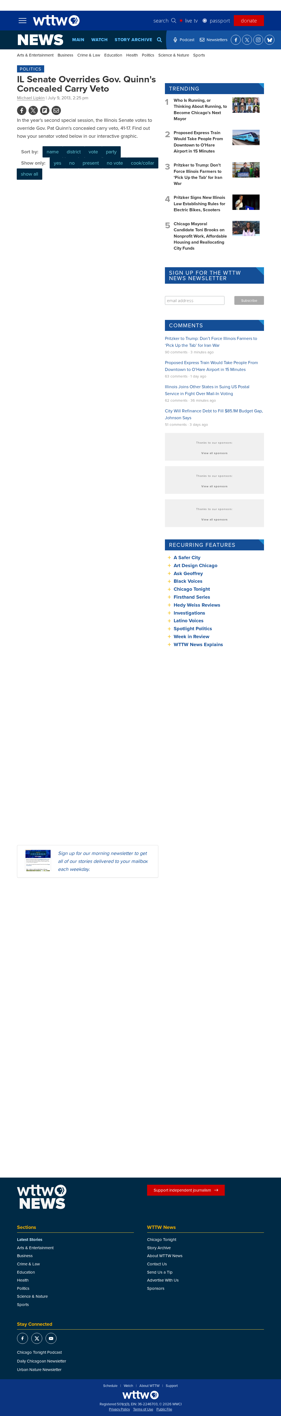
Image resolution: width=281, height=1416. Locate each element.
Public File (164, 1409)
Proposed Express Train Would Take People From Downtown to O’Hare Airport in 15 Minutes (198, 142)
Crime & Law (88, 55)
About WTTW (149, 1386)
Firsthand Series (192, 597)
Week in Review (191, 636)
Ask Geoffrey (188, 573)
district (74, 151)
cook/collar (142, 162)
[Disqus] (87, 953)
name (53, 151)
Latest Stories (29, 1240)
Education (113, 55)
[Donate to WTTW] (140, 1395)
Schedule (110, 1386)
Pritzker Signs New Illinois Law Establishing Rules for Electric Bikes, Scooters (199, 203)
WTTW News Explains (199, 644)
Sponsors (155, 1288)
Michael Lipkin (31, 98)
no (72, 162)
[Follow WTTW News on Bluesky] (269, 40)
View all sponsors (214, 453)
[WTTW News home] (40, 39)
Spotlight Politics (193, 628)
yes (57, 162)
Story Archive (133, 39)
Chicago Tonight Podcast (39, 1352)
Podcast (187, 40)
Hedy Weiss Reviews (197, 605)
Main (78, 39)
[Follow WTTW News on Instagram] (258, 40)
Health (132, 55)
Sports (199, 55)
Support (172, 1386)
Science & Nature (173, 55)
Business (65, 55)
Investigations (189, 612)
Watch (99, 39)
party (111, 151)
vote (93, 151)
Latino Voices (189, 620)
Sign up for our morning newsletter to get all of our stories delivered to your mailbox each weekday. (103, 861)
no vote (115, 162)
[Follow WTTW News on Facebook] (236, 40)
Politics (148, 55)
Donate (249, 20)
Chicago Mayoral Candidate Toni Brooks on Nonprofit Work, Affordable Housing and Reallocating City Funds (200, 236)
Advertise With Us (163, 1280)
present (91, 162)
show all (29, 173)
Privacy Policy (119, 1409)
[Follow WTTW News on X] (247, 40)
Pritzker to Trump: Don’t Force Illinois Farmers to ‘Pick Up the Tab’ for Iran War (198, 174)
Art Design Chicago (195, 565)
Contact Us (157, 1264)
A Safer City (187, 557)
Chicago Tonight (192, 589)
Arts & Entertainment (35, 55)
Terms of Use (143, 1409)
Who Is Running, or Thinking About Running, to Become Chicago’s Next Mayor (200, 109)
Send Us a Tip (160, 1272)
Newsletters (217, 40)
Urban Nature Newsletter (39, 1369)
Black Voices (188, 581)
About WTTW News (164, 1256)
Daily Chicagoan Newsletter (41, 1361)
